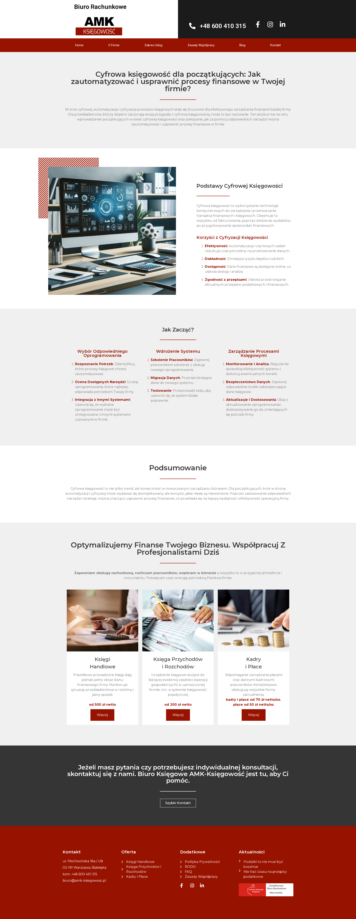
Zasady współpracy (200, 45)
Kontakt (275, 45)
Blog (242, 45)
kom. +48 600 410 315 (80, 874)
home (79, 45)
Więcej (102, 715)
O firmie (113, 45)
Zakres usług (153, 45)
